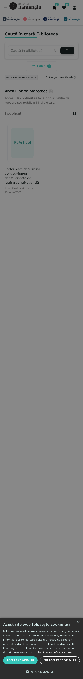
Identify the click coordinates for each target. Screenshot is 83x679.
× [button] (78, 622)
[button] (41, 671)
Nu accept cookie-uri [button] (60, 660)
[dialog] (41, 648)
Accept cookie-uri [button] (20, 660)
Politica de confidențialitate (55, 652)
